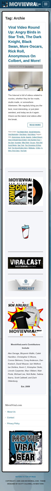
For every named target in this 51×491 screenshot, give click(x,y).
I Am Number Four (33, 140)
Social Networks (34, 132)
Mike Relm (25, 142)
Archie (23, 137)
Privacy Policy (13, 423)
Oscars (32, 142)
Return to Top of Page (25, 477)
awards (28, 137)
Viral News (23, 134)
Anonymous (16, 137)
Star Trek (21, 145)
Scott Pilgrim (12, 145)
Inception (18, 142)
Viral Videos (31, 134)
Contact (10, 417)
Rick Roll (39, 142)
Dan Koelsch (29, 66)
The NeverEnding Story (20, 148)
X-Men (38, 148)
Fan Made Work (22, 132)
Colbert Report (37, 137)
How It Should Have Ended (17, 140)
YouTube (23, 150)
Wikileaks (31, 148)
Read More (35, 125)
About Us (11, 412)
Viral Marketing (13, 134)
